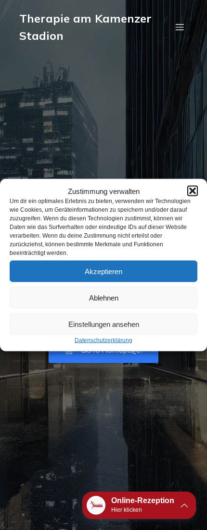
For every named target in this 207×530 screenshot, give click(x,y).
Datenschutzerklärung (103, 340)
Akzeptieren (103, 271)
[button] (192, 191)
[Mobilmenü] (179, 27)
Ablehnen (103, 297)
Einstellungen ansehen (103, 324)
